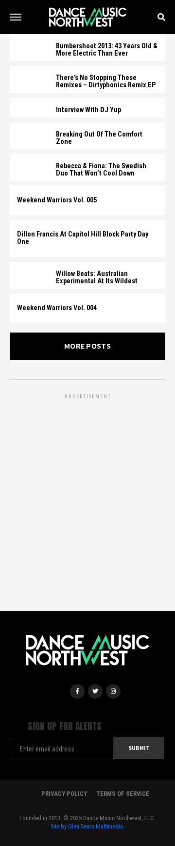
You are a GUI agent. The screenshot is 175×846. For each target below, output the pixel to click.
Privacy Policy (64, 793)
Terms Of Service (122, 793)
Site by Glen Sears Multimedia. (87, 826)
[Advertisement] (87, 489)
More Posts (87, 346)
